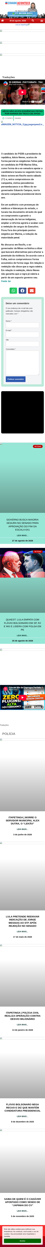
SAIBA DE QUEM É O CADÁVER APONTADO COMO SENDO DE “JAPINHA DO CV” (22, 1202)
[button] (42, 21)
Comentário (11, 349)
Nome (9, 321)
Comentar (18, 118)
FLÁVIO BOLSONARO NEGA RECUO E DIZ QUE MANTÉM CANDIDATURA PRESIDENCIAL (22, 1107)
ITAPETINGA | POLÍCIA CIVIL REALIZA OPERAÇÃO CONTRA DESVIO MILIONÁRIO (22, 1015)
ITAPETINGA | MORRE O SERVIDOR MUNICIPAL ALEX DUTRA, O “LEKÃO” (22, 820)
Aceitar (22, 1241)
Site (7, 340)
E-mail (9, 330)
